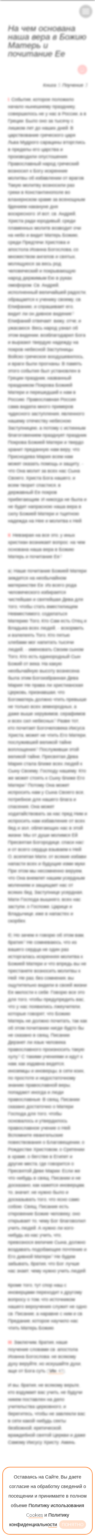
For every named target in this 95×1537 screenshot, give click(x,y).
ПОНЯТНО (72, 1524)
